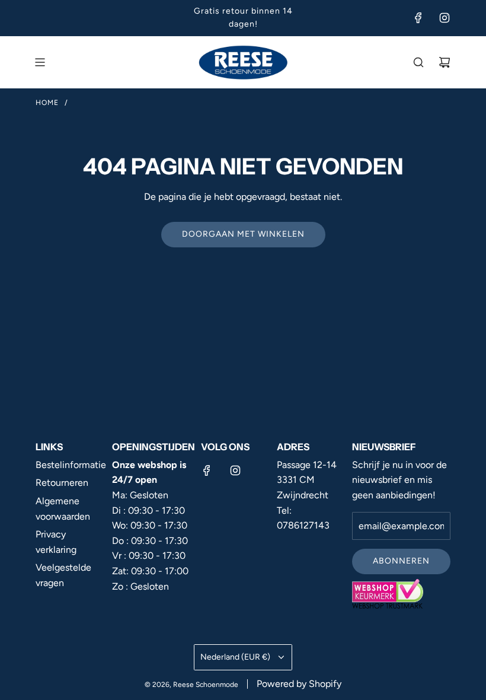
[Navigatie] (40, 62)
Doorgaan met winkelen (243, 234)
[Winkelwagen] (444, 62)
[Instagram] (444, 18)
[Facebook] (418, 18)
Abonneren (401, 561)
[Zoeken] (418, 62)
